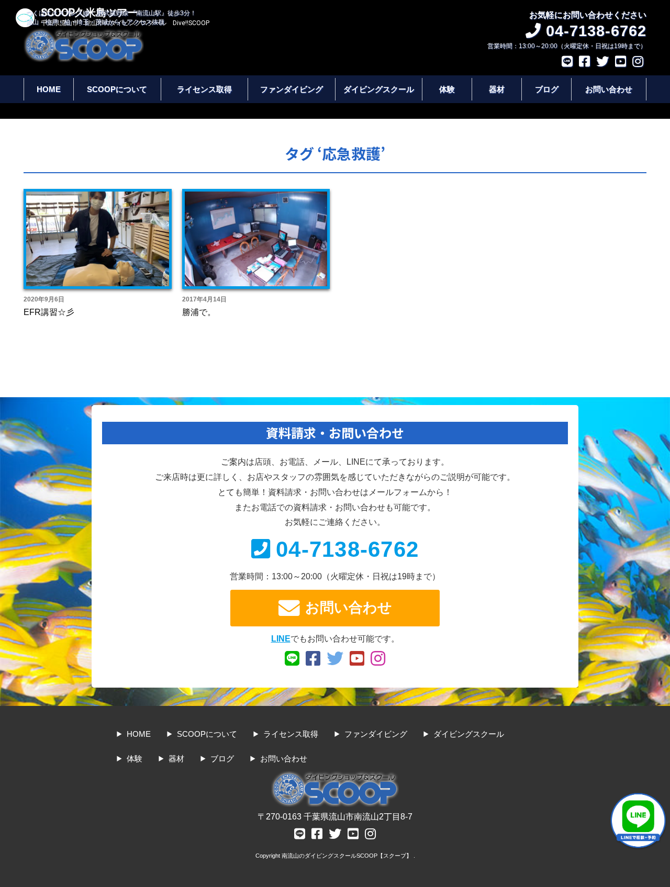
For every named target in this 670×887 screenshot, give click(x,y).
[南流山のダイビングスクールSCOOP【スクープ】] (84, 33)
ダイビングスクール (378, 89)
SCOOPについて (117, 89)
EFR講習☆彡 (49, 312)
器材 (497, 89)
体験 (447, 89)
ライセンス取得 (204, 89)
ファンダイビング (291, 89)
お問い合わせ (608, 89)
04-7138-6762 (347, 549)
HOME (49, 89)
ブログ (547, 89)
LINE (281, 638)
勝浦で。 (199, 312)
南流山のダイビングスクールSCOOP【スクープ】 (348, 855)
